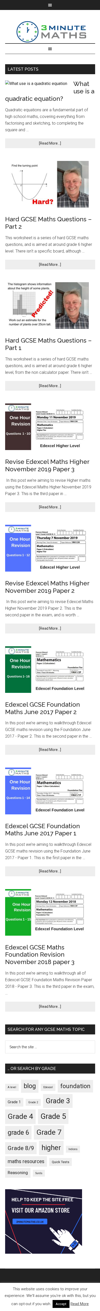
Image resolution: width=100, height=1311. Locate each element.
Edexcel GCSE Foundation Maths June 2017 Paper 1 (42, 829)
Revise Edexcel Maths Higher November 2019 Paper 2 (47, 587)
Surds (38, 1173)
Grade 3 (58, 1101)
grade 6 (18, 1132)
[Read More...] (50, 143)
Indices (72, 1149)
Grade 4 (20, 1116)
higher (51, 1148)
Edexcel (48, 1087)
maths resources (26, 1161)
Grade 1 (14, 1102)
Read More (80, 1304)
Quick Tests (60, 1162)
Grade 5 (53, 1116)
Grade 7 (49, 1132)
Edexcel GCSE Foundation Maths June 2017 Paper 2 (42, 708)
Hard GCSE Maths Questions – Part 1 (48, 344)
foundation (75, 1086)
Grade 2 (33, 1102)
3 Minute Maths (50, 31)
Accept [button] (61, 1304)
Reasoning (18, 1172)
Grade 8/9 (21, 1148)
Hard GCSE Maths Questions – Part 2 (48, 222)
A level (12, 1087)
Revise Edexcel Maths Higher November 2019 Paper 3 (47, 465)
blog (30, 1086)
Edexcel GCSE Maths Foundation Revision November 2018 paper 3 (39, 955)
